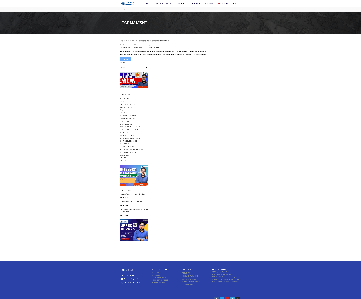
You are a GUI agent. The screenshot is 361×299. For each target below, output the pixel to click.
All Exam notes (124, 99)
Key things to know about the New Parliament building (144, 40)
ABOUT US (186, 273)
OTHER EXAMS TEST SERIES (129, 130)
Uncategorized (124, 155)
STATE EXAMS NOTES (127, 147)
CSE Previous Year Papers (128, 104)
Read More (125, 58)
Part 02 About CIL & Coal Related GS (132, 194)
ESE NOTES (123, 113)
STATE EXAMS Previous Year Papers (131, 149)
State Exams (196, 3)
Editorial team (125, 47)
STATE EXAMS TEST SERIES (129, 152)
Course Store (224, 3)
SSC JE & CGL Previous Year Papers (131, 138)
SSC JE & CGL (182, 3)
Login (234, 3)
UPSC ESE (169, 3)
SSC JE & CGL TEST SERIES (128, 141)
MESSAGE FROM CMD (190, 276)
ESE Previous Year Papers (128, 115)
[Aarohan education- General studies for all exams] (127, 270)
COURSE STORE (188, 284)
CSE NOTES (123, 101)
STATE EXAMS (124, 144)
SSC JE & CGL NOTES (127, 135)
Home (148, 3)
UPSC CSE (158, 3)
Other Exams (209, 3)
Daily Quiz (123, 110)
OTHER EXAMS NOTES (127, 124)
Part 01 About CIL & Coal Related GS (132, 202)
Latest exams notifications (128, 118)
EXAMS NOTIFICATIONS (191, 282)
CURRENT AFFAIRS (153, 47)
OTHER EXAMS (124, 121)
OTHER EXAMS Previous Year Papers (131, 127)
